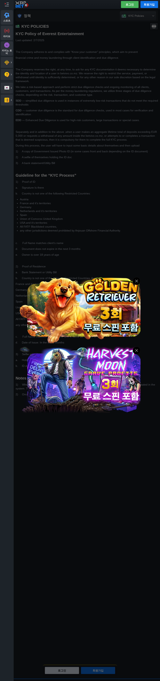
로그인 (130, 4)
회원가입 (149, 4)
